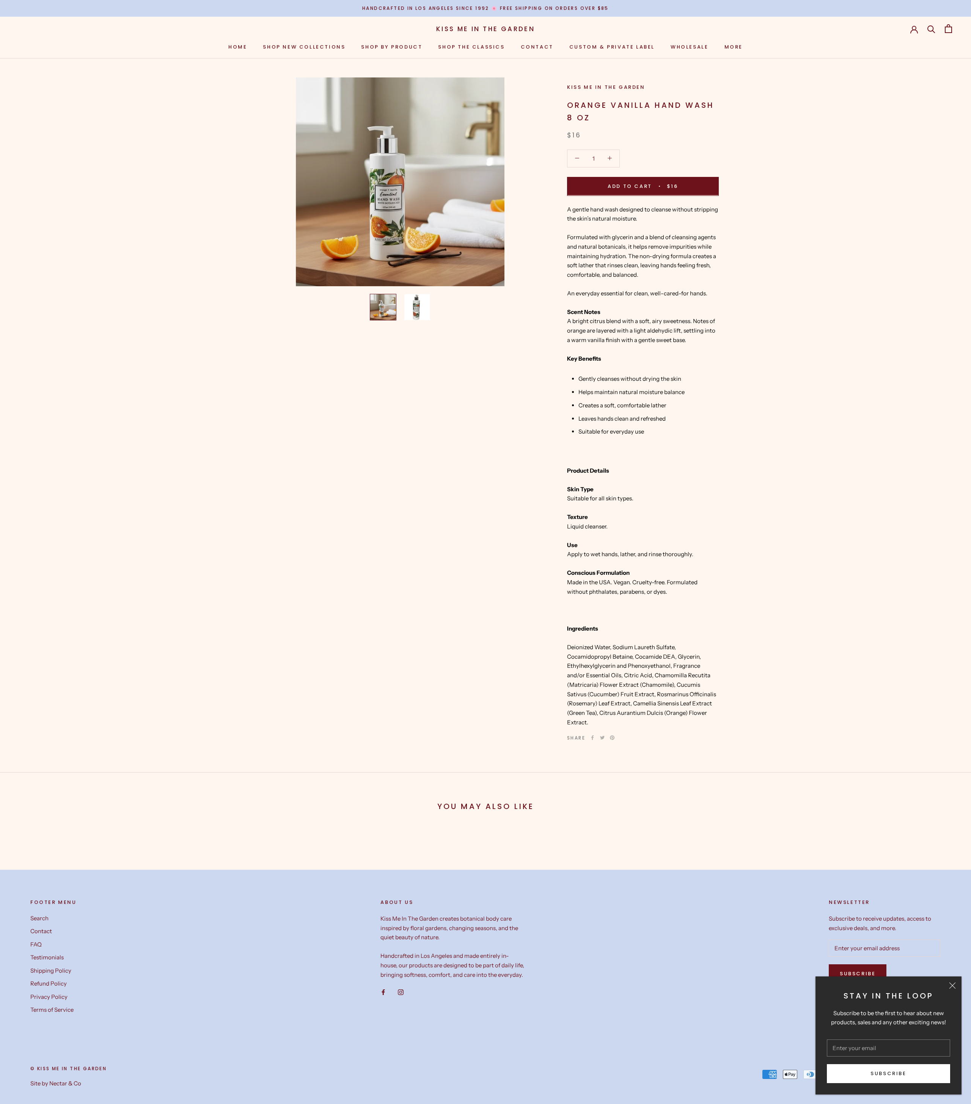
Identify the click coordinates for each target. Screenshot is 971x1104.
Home (237, 46)
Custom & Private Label (612, 46)
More (733, 46)
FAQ (36, 944)
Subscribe (888, 1073)
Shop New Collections (304, 46)
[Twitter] (602, 737)
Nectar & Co (65, 1083)
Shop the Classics (471, 46)
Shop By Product (391, 46)
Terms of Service (52, 1009)
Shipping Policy (50, 970)
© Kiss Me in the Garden (68, 1068)
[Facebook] (592, 737)
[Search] (931, 29)
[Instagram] (401, 992)
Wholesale (689, 46)
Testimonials (47, 957)
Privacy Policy (49, 996)
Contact (537, 46)
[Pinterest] (612, 737)
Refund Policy (48, 983)
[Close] (952, 985)
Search (39, 918)
